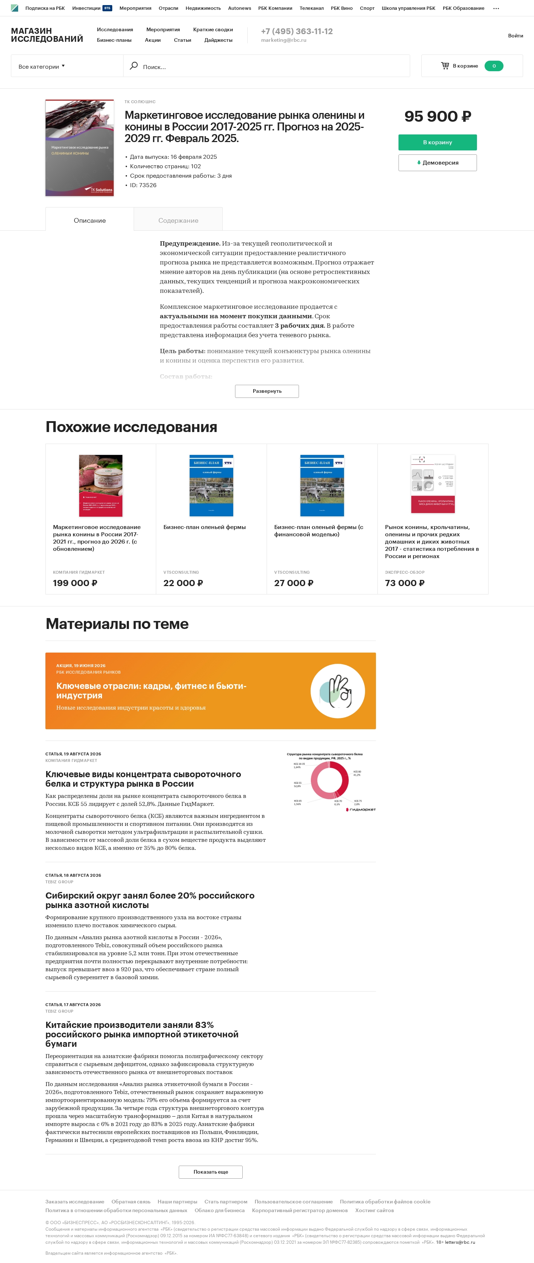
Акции (153, 40)
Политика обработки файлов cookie (385, 1202)
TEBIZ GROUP (59, 882)
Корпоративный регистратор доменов (300, 1210)
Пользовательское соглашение (294, 1202)
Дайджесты (218, 40)
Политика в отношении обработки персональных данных (116, 1210)
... (496, 7)
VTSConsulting (181, 572)
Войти (515, 36)
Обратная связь (131, 1202)
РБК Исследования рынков (88, 672)
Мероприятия (163, 29)
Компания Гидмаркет (79, 572)
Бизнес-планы (114, 40)
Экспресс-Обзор (405, 572)
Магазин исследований (47, 35)
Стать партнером (226, 1202)
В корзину (437, 142)
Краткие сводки (213, 29)
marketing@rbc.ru (284, 40)
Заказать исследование (74, 1202)
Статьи (182, 40)
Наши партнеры (177, 1202)
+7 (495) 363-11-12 (297, 32)
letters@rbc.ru (460, 1241)
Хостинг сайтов (374, 1210)
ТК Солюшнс (140, 102)
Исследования (115, 29)
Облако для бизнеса (220, 1210)
